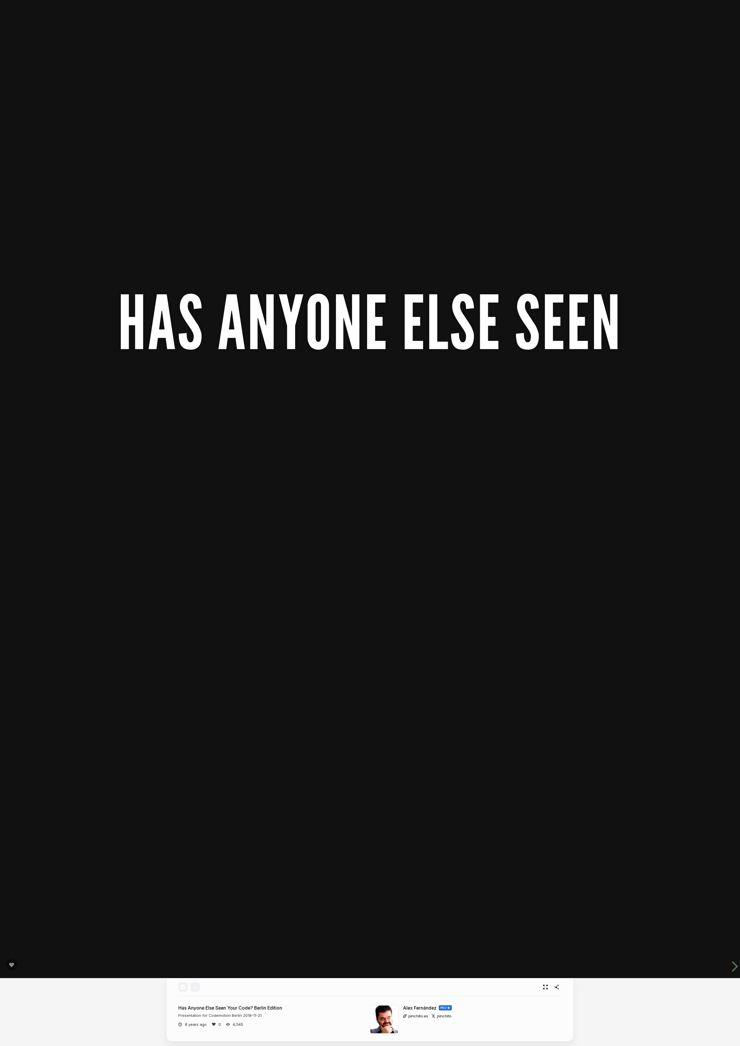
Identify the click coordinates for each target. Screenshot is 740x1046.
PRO (443, 1008)
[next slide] (731, 966)
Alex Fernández (419, 1008)
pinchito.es (418, 1016)
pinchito (444, 1016)
